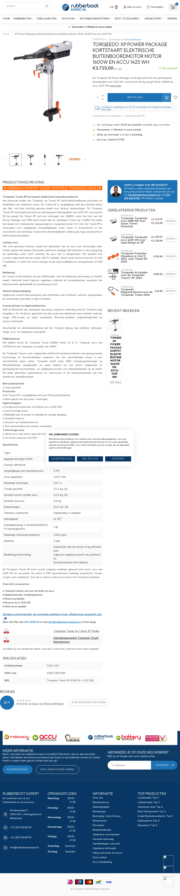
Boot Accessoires (127, 18)
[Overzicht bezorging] (5, 618)
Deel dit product (133, 115)
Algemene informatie (104, 848)
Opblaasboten (46, 18)
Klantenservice (17, 769)
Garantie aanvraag (103, 839)
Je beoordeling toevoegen (89, 702)
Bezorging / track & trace (107, 816)
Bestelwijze (99, 811)
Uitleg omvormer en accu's (107, 853)
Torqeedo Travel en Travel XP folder (76, 631)
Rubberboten (22, 18)
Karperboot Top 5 (147, 825)
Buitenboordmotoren (94, 18)
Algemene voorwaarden (106, 834)
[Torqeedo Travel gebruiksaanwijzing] (6, 640)
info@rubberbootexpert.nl (64, 622)
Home (6, 18)
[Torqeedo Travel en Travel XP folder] (6, 631)
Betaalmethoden (102, 830)
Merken (172, 18)
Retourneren (100, 820)
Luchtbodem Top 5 (148, 797)
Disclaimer (98, 825)
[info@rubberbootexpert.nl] (170, 871)
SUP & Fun (68, 18)
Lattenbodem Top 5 (149, 802)
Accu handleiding (102, 862)
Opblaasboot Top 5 (148, 820)
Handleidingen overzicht (106, 843)
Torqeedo (99, 39)
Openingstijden (101, 807)
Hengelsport (153, 18)
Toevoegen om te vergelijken (107, 115)
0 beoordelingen (132, 39)
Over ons (98, 797)
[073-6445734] (170, 860)
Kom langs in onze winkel (57, 769)
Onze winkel (100, 857)
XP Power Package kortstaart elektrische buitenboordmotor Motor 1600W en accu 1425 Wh (63, 34)
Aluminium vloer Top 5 (150, 807)
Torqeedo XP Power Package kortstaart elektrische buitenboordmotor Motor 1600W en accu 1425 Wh (114, 357)
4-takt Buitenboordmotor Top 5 (155, 816)
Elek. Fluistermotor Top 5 (152, 811)
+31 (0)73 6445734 (20, 827)
